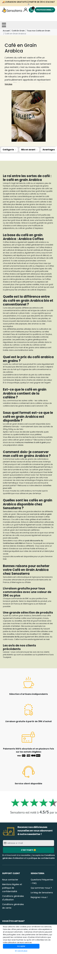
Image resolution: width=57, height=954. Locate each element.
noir (48, 639)
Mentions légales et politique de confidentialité (12, 888)
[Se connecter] (25, 9)
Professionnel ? (44, 10)
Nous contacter (10, 879)
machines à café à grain (35, 442)
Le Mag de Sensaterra (42, 892)
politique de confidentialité (42, 858)
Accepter (21, 946)
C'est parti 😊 (28, 850)
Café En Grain (18, 30)
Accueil (6, 30)
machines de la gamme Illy (15, 628)
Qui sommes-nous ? (41, 887)
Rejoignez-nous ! (39, 897)
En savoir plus (21, 951)
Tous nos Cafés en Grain (38, 30)
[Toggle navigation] (4, 25)
